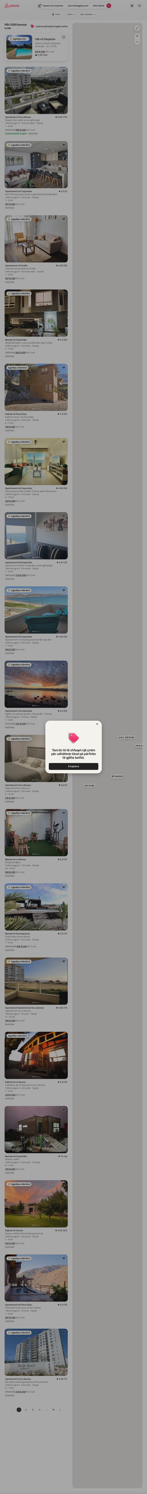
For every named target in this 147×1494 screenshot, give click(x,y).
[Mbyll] (97, 724)
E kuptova (73, 766)
